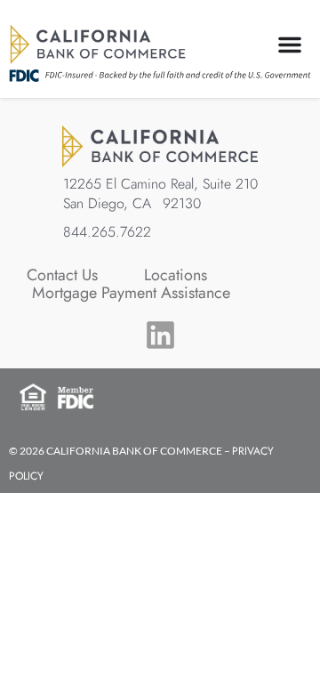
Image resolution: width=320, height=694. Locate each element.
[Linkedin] (160, 335)
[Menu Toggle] (289, 44)
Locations (175, 275)
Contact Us (62, 275)
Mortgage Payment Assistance (131, 293)
